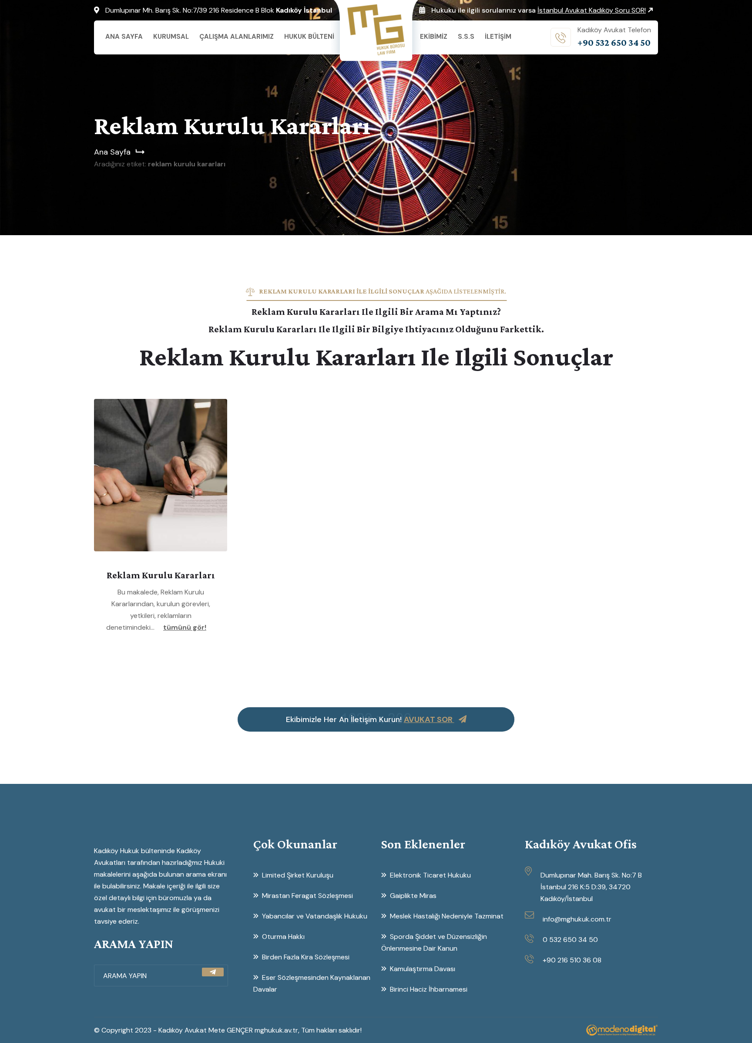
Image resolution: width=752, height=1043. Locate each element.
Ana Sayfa (124, 36)
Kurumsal (171, 36)
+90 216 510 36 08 (572, 960)
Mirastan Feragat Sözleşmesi (311, 895)
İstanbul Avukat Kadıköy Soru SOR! (591, 10)
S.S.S (466, 36)
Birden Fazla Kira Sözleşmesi (305, 957)
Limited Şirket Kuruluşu (297, 875)
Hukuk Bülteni (309, 36)
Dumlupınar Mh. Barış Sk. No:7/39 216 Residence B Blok (218, 10)
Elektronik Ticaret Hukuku (430, 875)
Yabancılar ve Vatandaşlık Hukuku (314, 916)
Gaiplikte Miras (413, 895)
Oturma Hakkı (283, 936)
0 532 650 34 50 (570, 939)
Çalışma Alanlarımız (236, 36)
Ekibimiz (433, 36)
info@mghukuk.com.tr (577, 919)
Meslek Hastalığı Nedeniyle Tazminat (447, 916)
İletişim (498, 36)
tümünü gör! (184, 627)
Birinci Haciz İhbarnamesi (428, 989)
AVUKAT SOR (429, 719)
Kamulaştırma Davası (422, 968)
